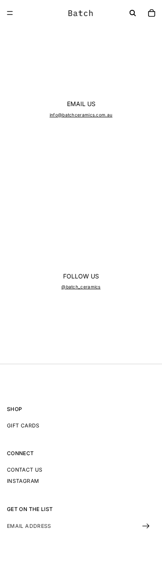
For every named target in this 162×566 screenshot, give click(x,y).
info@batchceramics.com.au (81, 114)
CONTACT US (25, 469)
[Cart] (151, 13)
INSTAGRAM (23, 481)
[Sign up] (146, 526)
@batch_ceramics (81, 286)
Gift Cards (23, 425)
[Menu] (10, 13)
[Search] (132, 13)
